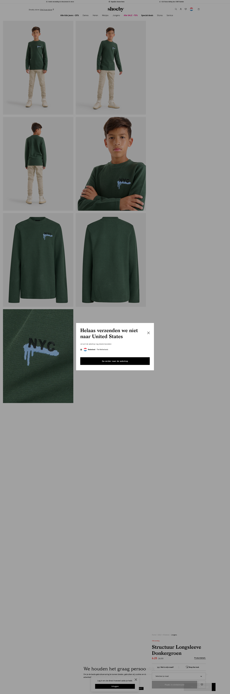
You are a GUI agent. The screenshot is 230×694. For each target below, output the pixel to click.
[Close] (148, 333)
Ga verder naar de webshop (115, 361)
